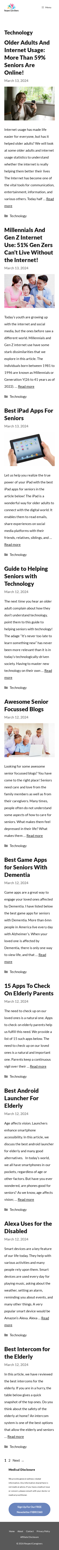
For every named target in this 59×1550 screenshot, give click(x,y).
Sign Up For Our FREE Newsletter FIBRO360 (29, 1509)
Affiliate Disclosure (29, 1537)
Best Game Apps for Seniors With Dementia (25, 867)
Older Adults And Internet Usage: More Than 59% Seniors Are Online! (27, 57)
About (20, 1531)
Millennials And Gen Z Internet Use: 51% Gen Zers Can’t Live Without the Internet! (28, 244)
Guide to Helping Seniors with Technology (26, 576)
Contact (30, 1531)
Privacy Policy (43, 1531)
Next (18, 1460)
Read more (26, 386)
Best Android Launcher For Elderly (21, 1098)
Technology (18, 216)
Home (12, 1531)
